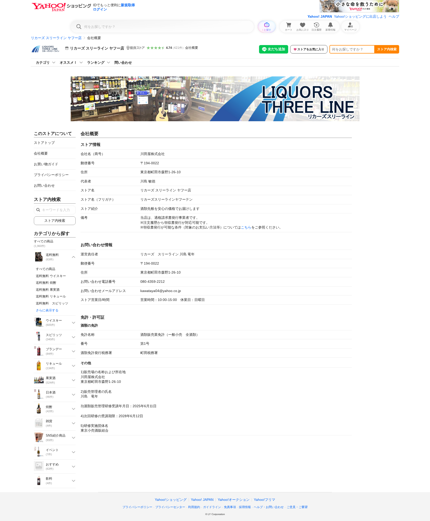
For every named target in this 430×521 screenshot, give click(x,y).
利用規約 (194, 507)
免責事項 (230, 507)
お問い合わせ (44, 185)
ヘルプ (394, 16)
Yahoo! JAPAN (320, 16)
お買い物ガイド (46, 164)
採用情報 (245, 507)
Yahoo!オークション (234, 500)
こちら (246, 227)
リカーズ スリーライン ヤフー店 (56, 38)
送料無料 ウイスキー (51, 276)
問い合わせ (123, 62)
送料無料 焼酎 (46, 283)
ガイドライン (212, 507)
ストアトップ (44, 143)
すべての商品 (45, 269)
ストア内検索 (387, 49)
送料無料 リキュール (51, 296)
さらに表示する (47, 310)
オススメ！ (68, 62)
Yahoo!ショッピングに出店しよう (360, 16)
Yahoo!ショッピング (171, 500)
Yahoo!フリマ (264, 500)
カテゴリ (43, 62)
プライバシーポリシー (51, 175)
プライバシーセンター (170, 507)
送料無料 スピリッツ (52, 303)
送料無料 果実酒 (47, 289)
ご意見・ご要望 (297, 507)
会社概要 (191, 48)
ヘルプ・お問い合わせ (269, 507)
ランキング (96, 62)
